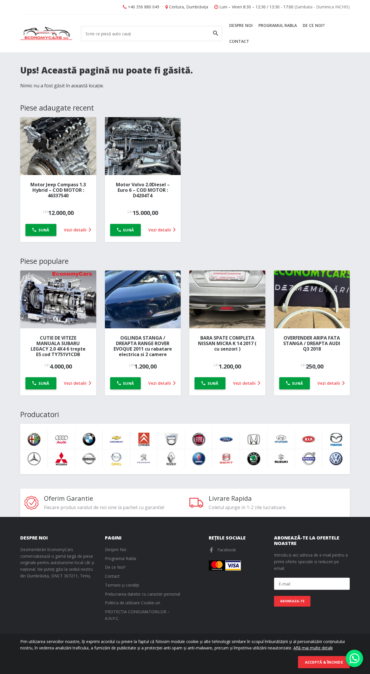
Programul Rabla (277, 25)
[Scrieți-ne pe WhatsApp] (354, 658)
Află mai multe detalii (313, 648)
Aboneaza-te (292, 601)
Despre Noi (241, 25)
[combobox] (151, 33)
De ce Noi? (314, 25)
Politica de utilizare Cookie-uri (132, 602)
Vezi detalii (76, 230)
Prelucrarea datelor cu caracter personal (142, 594)
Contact (239, 41)
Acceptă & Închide (324, 662)
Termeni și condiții (122, 585)
